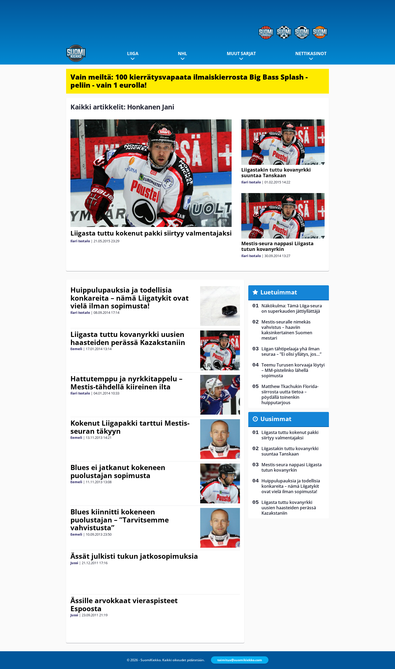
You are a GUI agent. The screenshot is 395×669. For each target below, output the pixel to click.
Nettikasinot (310, 53)
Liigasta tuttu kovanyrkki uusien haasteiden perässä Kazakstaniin (127, 338)
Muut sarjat (241, 53)
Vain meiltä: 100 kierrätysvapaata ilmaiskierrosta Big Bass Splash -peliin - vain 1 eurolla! (189, 81)
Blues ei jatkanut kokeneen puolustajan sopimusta (117, 471)
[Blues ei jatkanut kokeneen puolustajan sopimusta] (220, 483)
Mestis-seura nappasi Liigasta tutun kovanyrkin (277, 246)
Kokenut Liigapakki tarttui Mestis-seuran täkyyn (129, 427)
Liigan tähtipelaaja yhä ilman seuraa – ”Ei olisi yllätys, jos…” (291, 351)
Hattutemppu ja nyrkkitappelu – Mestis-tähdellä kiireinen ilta (126, 383)
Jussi (74, 562)
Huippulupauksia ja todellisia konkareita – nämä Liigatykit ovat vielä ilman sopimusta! (129, 298)
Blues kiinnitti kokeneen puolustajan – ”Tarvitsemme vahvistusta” (119, 520)
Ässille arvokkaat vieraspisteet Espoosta (124, 604)
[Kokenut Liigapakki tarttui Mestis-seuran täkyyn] (220, 439)
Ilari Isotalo (80, 241)
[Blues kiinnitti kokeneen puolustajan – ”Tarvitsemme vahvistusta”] (220, 528)
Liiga (132, 53)
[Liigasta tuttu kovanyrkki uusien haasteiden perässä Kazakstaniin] (220, 350)
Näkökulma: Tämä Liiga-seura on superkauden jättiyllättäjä (291, 308)
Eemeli (76, 348)
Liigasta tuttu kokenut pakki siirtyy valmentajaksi (151, 233)
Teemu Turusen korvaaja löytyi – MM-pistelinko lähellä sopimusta (293, 370)
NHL (182, 53)
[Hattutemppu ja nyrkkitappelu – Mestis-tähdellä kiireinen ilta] (220, 395)
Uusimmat (276, 419)
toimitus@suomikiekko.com (239, 660)
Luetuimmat (278, 292)
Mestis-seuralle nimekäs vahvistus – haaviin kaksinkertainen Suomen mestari (286, 330)
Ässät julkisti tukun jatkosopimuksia (134, 556)
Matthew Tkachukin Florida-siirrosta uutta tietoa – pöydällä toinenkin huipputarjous (289, 394)
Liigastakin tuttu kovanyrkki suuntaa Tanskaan (276, 172)
